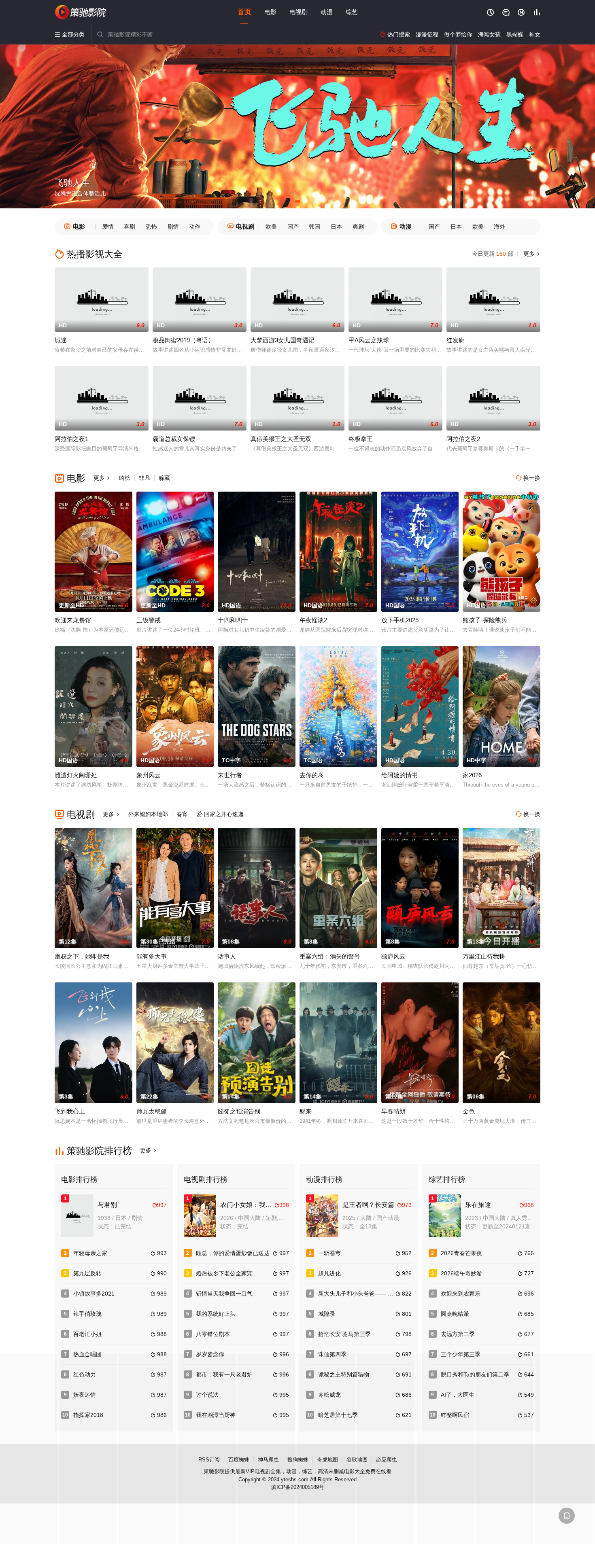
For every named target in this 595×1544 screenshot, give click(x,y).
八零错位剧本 (213, 1334)
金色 (469, 1111)
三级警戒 (148, 620)
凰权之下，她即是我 (82, 956)
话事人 (227, 956)
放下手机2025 (400, 620)
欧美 (271, 226)
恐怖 (151, 226)
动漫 (327, 11)
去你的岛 (312, 775)
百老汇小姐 (87, 1334)
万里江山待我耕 (484, 956)
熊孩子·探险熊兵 (485, 620)
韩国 (314, 226)
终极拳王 (360, 438)
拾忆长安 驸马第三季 (344, 1334)
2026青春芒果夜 (461, 1253)
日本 (336, 226)
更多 (531, 253)
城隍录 (326, 1314)
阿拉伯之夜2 (463, 438)
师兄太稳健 (151, 1111)
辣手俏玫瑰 (87, 1314)
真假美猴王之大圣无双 (281, 438)
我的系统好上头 (216, 1314)
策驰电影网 (81, 12)
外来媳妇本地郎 (148, 814)
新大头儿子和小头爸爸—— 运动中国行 (367, 1293)
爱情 (108, 226)
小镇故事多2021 (94, 1293)
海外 (499, 226)
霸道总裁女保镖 (174, 438)
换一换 (528, 478)
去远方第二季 (458, 1334)
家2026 (472, 775)
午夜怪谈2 (313, 620)
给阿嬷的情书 (399, 775)
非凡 (144, 478)
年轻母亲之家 (90, 1253)
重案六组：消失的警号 (330, 956)
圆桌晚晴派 (455, 1314)
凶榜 (124, 478)
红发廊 (455, 340)
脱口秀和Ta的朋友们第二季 (475, 1374)
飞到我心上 (70, 1111)
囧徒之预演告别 (239, 1111)
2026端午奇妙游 (461, 1273)
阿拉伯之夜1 (71, 438)
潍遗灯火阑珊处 (76, 775)
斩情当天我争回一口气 (224, 1293)
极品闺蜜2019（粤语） (183, 340)
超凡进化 (329, 1273)
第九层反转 (87, 1273)
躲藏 (164, 478)
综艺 (352, 11)
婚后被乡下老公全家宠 (224, 1273)
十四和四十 (233, 620)
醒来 (306, 1111)
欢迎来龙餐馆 (73, 620)
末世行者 (230, 775)
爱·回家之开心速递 (220, 814)
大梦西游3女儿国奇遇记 (282, 340)
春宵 (182, 814)
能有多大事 (151, 956)
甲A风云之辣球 (368, 340)
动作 (194, 226)
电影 (270, 11)
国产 (293, 226)
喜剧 (129, 226)
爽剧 (358, 226)
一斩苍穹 (329, 1253)
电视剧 (298, 11)
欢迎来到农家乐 (460, 1293)
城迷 (61, 340)
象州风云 (148, 775)
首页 (244, 12)
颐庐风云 (393, 956)
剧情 (173, 226)
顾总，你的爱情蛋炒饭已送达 (233, 1253)
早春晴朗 (393, 1111)
